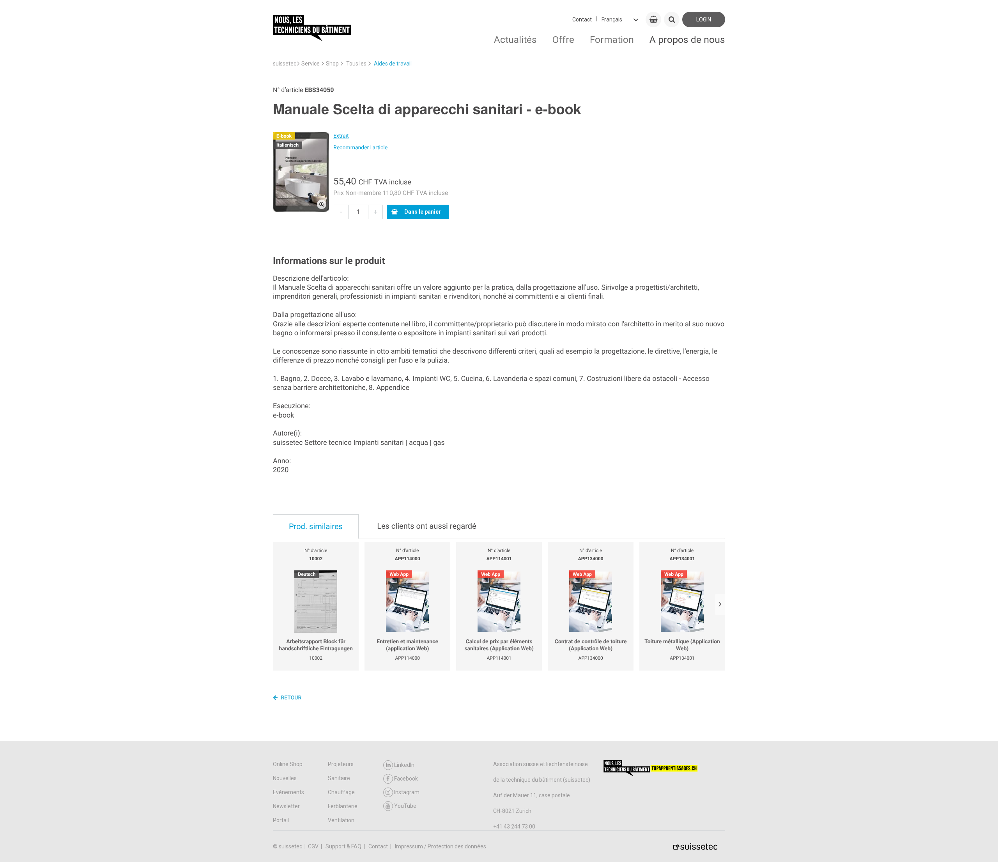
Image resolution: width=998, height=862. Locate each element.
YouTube (405, 806)
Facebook (406, 778)
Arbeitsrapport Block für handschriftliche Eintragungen (316, 645)
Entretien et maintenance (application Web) (407, 645)
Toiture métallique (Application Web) (682, 645)
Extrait (341, 136)
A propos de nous (687, 39)
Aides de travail (393, 63)
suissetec (284, 63)
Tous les (356, 63)
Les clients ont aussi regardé (426, 526)
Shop (332, 63)
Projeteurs (341, 764)
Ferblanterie (342, 806)
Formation (612, 39)
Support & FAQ (344, 846)
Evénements (288, 792)
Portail (281, 820)
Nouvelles (285, 778)
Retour (290, 698)
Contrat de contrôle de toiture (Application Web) (591, 645)
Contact (582, 19)
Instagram (406, 792)
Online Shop (288, 764)
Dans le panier (422, 212)
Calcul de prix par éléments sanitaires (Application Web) (499, 645)
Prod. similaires (316, 526)
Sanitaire (339, 778)
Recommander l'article (360, 148)
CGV (314, 846)
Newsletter (286, 806)
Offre (563, 39)
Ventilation (341, 820)
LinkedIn (404, 765)
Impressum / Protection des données (440, 846)
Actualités (515, 39)
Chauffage (341, 792)
